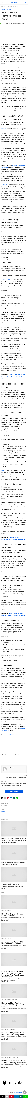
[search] (26, 2)
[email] (7, 1096)
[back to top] (25, 1092)
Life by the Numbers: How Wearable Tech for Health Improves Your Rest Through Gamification (13, 840)
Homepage (3, 6)
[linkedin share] (11, 798)
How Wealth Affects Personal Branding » (16, 777)
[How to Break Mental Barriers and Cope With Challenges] (14, 852)
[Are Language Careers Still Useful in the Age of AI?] (14, 930)
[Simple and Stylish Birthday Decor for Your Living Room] (14, 1021)
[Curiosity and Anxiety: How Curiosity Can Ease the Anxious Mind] (14, 874)
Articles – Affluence (6, 938)
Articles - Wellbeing (13, 6)
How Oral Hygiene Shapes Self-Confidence (12, 915)
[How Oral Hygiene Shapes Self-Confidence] (14, 902)
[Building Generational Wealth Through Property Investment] (14, 1049)
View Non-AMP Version (18, 1092)
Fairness (3, 811)
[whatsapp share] (14, 798)
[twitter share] (2, 798)
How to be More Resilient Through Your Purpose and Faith (12, 1005)
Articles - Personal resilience (9, 999)
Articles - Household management (10, 1057)
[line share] (17, 798)
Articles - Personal (6, 910)
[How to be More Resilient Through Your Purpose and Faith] (14, 991)
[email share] (5, 798)
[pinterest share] (8, 798)
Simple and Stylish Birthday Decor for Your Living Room (12, 1034)
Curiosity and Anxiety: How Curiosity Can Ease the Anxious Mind (12, 886)
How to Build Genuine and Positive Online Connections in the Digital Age (13, 377)
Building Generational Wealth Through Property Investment (13, 1062)
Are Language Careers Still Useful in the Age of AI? (12, 943)
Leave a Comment (14, 791)
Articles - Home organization (9, 1029)
